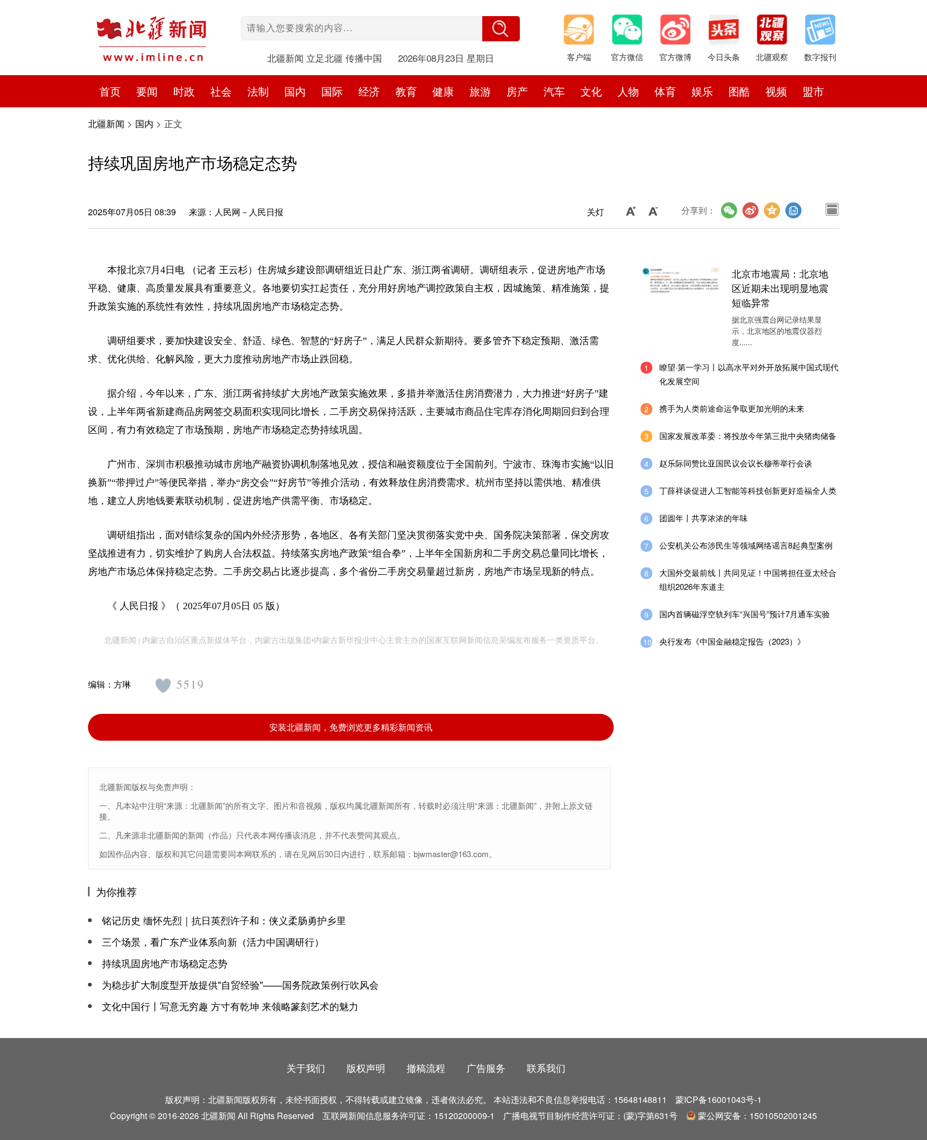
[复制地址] (793, 210)
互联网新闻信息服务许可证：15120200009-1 (408, 1115)
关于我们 (305, 1068)
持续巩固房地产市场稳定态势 (164, 963)
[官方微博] (681, 32)
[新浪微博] (750, 210)
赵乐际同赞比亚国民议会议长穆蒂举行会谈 (735, 463)
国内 (144, 123)
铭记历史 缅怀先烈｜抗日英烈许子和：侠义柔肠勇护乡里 (224, 920)
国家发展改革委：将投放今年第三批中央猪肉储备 (747, 435)
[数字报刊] (825, 32)
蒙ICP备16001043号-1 (718, 1099)
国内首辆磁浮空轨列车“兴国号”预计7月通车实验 (744, 613)
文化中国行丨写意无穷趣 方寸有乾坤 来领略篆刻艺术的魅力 (230, 1006)
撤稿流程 (426, 1068)
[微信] (729, 210)
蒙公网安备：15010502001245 (757, 1115)
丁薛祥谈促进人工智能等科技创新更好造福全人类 (747, 490)
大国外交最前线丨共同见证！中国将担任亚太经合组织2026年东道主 (747, 579)
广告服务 (486, 1068)
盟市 (813, 91)
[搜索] (501, 28)
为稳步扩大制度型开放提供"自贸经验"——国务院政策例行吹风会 (240, 984)
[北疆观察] (777, 32)
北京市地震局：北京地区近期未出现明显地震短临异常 (780, 287)
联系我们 (546, 1068)
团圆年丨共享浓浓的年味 (703, 517)
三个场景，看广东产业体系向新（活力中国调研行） (213, 941)
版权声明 (366, 1068)
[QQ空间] (772, 210)
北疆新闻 (106, 123)
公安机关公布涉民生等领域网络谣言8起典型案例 (746, 545)
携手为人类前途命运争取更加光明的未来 (731, 408)
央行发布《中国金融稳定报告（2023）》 (732, 641)
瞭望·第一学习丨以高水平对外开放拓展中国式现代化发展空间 (748, 373)
